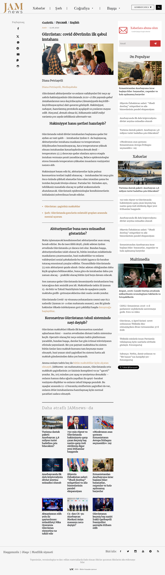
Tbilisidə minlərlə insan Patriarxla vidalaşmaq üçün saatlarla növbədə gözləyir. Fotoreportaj (137, 341)
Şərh (58, 8)
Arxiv (45, 28)
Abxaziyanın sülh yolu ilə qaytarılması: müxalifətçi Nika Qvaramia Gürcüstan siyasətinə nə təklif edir (52, 523)
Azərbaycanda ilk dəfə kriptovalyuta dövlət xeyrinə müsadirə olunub (52, 478)
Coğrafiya (81, 8)
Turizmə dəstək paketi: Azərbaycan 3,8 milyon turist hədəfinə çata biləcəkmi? (51, 438)
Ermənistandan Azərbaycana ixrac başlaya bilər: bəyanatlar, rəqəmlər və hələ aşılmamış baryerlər (103, 483)
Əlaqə (25, 552)
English (74, 22)
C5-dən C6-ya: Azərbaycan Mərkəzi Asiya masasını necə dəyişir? (75, 519)
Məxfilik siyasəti (42, 552)
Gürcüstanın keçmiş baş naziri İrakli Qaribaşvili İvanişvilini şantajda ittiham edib (102, 520)
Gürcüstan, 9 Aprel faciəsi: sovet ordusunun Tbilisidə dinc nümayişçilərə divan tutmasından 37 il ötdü (139, 325)
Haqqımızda (11, 552)
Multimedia (140, 259)
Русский (62, 22)
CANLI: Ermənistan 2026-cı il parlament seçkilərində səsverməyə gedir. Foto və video (138, 309)
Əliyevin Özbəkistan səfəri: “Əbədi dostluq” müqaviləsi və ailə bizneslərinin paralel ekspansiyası (77, 483)
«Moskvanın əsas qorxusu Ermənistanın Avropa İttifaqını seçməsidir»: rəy (102, 437)
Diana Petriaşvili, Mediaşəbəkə (59, 87)
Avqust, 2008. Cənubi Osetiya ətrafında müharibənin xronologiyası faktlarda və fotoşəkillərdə (140, 294)
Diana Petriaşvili (52, 80)
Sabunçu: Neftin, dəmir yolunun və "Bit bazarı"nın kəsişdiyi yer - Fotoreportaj (137, 356)
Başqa (112, 8)
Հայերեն (48, 22)
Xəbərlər (39, 8)
